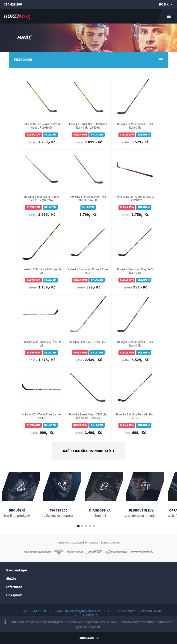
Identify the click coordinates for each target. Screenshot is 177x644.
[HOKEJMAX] (88, 16)
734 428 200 (13, 4)
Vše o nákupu (16, 570)
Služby (11, 578)
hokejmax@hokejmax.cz (82, 611)
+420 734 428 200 (34, 611)
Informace (14, 587)
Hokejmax (14, 595)
